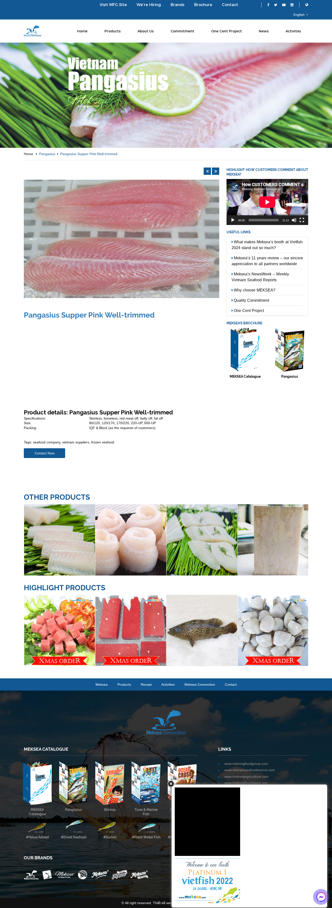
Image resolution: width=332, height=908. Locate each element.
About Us (146, 31)
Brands (177, 4)
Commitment (182, 31)
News (264, 31)
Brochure (203, 4)
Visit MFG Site (113, 4)
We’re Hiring (149, 4)
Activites (293, 31)
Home (82, 31)
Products (113, 31)
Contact (230, 4)
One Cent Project (226, 31)
